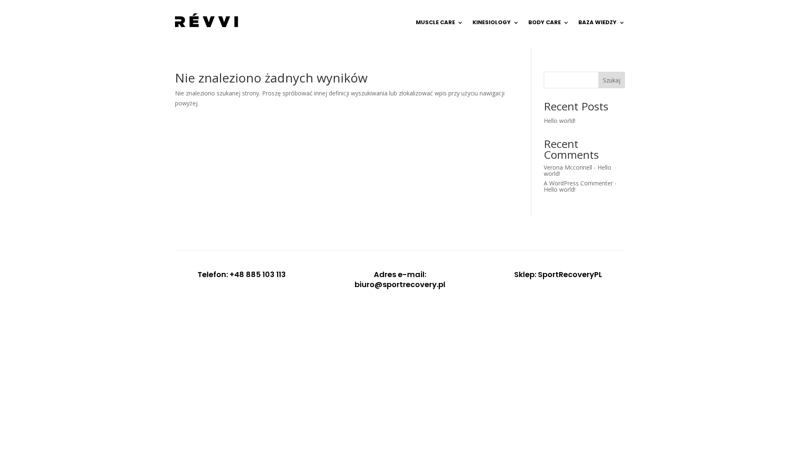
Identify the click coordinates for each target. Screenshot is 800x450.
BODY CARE (544, 22)
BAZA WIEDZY (597, 22)
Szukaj (611, 80)
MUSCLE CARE (435, 22)
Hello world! (559, 121)
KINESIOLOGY (491, 22)
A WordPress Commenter (578, 183)
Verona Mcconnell (568, 167)
